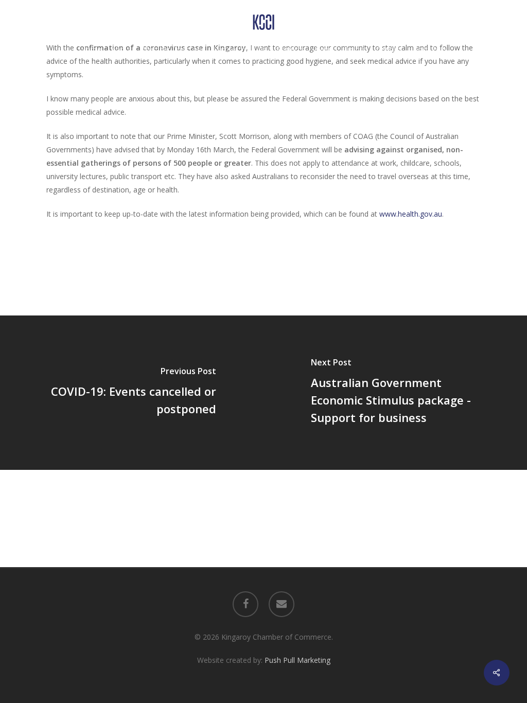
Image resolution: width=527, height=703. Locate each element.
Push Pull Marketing (297, 660)
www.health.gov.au (410, 214)
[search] (474, 22)
